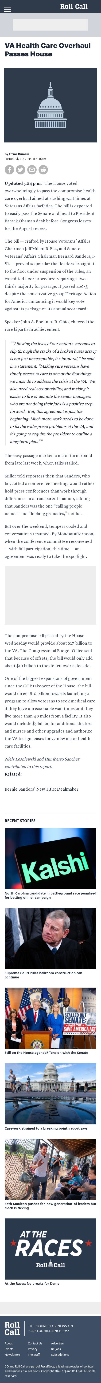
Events (9, 1349)
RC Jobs (56, 1349)
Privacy (32, 1349)
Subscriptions (60, 1355)
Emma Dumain (19, 154)
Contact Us (35, 1343)
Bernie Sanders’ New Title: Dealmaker (41, 789)
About (8, 1343)
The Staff (34, 1355)
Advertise (57, 1343)
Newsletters (12, 1355)
